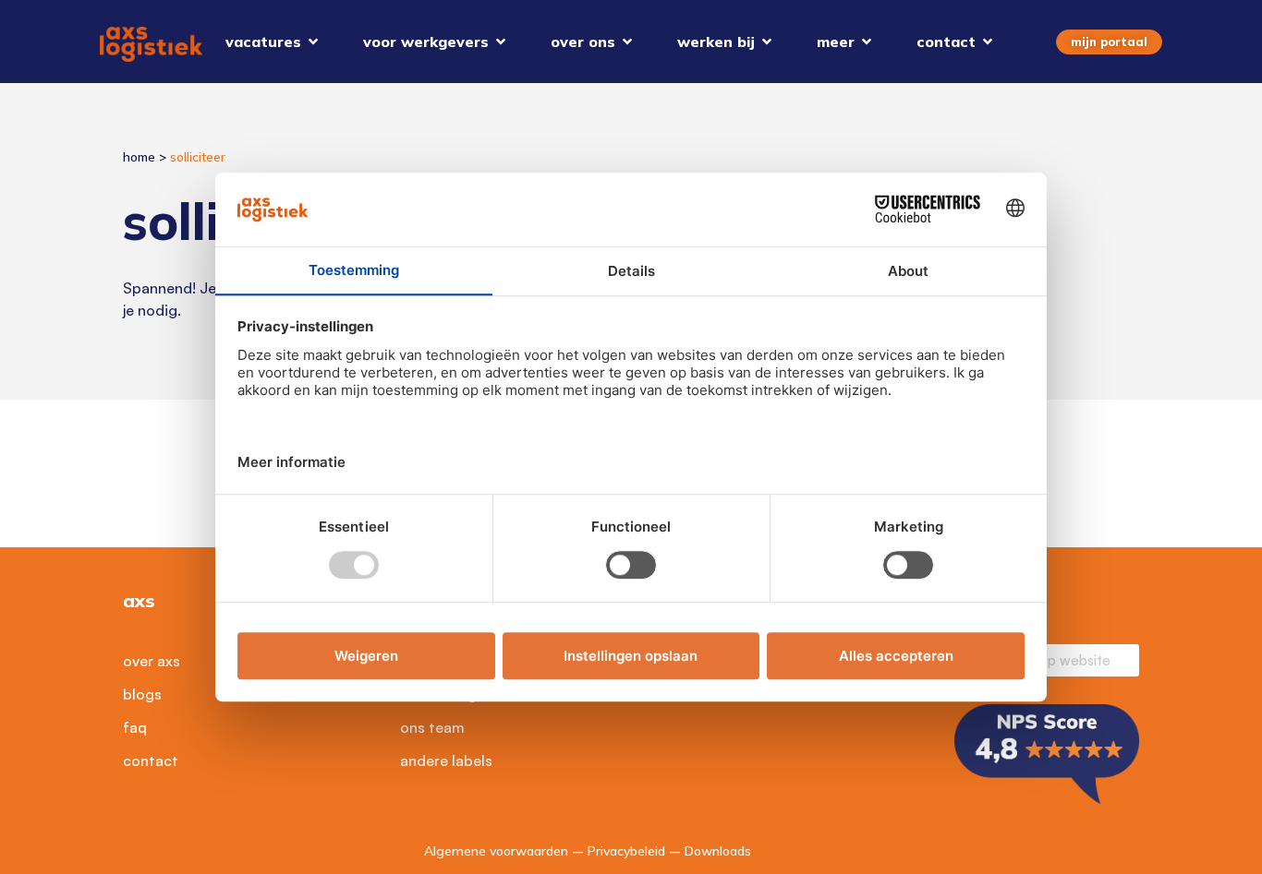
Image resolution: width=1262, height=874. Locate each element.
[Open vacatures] (313, 41)
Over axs (151, 661)
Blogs (142, 694)
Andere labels (446, 760)
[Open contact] (987, 41)
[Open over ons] (627, 41)
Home (139, 156)
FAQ (135, 727)
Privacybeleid (626, 851)
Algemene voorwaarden (496, 851)
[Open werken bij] (766, 41)
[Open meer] (866, 41)
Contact (150, 760)
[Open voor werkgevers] (500, 41)
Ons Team (432, 727)
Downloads (718, 851)
